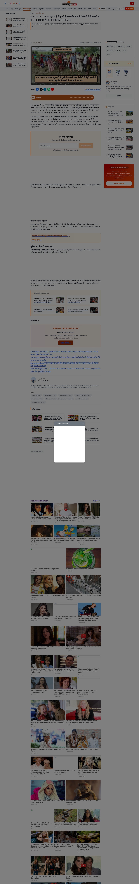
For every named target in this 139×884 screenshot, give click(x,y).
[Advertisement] (70, 444)
